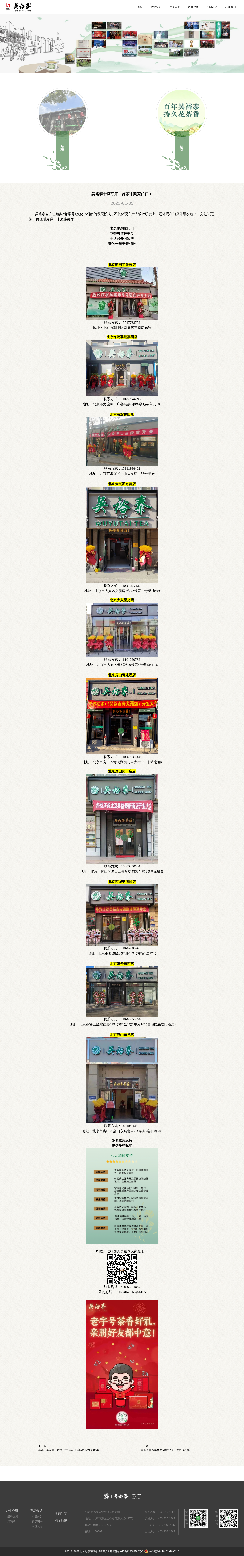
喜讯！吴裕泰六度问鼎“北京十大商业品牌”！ (167, 1450)
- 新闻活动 (12, 1521)
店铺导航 (193, 7)
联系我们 (230, 7)
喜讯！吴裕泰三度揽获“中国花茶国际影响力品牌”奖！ (70, 1450)
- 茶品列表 (36, 1521)
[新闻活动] (181, 113)
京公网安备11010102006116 (164, 1551)
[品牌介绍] (62, 113)
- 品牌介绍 (12, 1516)
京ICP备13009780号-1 (131, 1551)
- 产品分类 (36, 1516)
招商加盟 (212, 7)
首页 (140, 7)
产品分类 (174, 7)
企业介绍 (156, 7)
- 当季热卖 (36, 1526)
